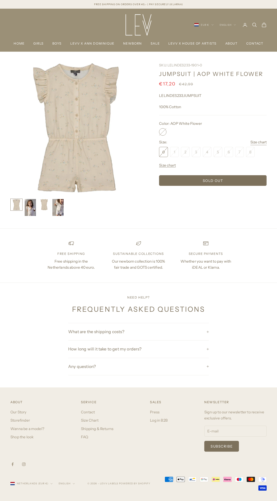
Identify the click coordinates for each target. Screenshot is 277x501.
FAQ (84, 437)
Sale (155, 43)
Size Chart (89, 420)
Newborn (132, 43)
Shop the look (22, 437)
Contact (254, 43)
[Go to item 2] (30, 207)
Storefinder (20, 420)
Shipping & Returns (97, 429)
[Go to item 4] (58, 207)
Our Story (18, 412)
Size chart (258, 142)
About (231, 43)
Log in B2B (159, 420)
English (226, 24)
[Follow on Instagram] (24, 464)
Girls (38, 43)
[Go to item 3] (44, 205)
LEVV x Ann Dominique (92, 43)
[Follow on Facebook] (12, 464)
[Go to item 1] (16, 205)
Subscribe (222, 446)
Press (154, 412)
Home (19, 43)
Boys (57, 43)
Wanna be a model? (27, 429)
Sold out (213, 180)
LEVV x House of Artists (192, 43)
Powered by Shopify (134, 483)
